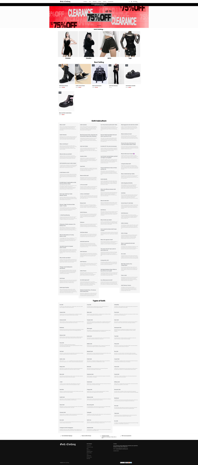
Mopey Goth (62, 366)
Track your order (90, 447)
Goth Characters (83, 251)
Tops (130, 58)
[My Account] (131, 1)
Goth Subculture (99, 121)
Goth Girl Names (83, 212)
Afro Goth (116, 405)
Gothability (116, 304)
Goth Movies (103, 209)
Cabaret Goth (62, 312)
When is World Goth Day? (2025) (127, 173)
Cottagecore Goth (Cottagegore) (66, 427)
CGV (87, 454)
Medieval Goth (90, 397)
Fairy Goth (62, 342)
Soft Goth (62, 351)
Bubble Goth (89, 343)
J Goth (61, 381)
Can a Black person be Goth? (106, 280)
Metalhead (116, 398)
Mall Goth (89, 366)
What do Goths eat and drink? (66, 154)
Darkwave (82, 222)
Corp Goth (89, 304)
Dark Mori (62, 389)
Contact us (89, 445)
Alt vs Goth (123, 253)
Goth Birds (123, 193)
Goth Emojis (62, 278)
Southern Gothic (83, 156)
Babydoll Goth (90, 351)
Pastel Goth (116, 374)
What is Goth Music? (64, 144)
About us (88, 449)
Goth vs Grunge (124, 233)
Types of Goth (99, 300)
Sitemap (88, 458)
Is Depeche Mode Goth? (126, 163)
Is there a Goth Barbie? (85, 193)
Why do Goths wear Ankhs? (106, 219)
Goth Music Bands (84, 232)
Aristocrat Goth (63, 319)
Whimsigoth (89, 328)
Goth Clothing (66, 462)
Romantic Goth (117, 389)
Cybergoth (89, 412)
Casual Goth (116, 359)
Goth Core (89, 420)
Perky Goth (116, 343)
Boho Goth (62, 374)
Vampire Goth (90, 319)
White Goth (89, 312)
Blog (87, 448)
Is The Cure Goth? (83, 184)
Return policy (89, 452)
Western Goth (62, 335)
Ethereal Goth (83, 203)
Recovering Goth (90, 404)
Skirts (109, 58)
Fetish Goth (89, 359)
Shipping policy (89, 451)
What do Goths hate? (84, 175)
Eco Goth (116, 421)
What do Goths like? (105, 200)
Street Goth (62, 404)
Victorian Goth (63, 412)
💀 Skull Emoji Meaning (65, 215)
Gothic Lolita (62, 359)
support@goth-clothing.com (122, 448)
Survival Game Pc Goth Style (127, 203)
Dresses (67, 58)
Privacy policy (89, 457)
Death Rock (82, 166)
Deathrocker (89, 381)
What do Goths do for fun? (126, 134)
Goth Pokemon (83, 261)
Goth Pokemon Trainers (126, 285)
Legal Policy (89, 455)
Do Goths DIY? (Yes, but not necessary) (109, 146)
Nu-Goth (61, 304)
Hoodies (88, 58)
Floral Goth (116, 312)
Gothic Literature (124, 223)
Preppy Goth (89, 389)
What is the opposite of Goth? (107, 239)
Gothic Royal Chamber (64, 287)
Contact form (116, 450)
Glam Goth (116, 319)
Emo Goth (62, 420)
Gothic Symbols (83, 124)
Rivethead (62, 327)
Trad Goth (116, 336)
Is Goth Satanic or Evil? (64, 172)
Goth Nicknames (124, 213)
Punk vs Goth (124, 275)
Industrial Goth (90, 427)
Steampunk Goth (117, 327)
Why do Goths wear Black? (65, 257)
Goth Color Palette (84, 146)
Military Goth (117, 381)
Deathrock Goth (90, 374)
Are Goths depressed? (84, 280)
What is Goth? (62, 124)
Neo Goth (116, 351)
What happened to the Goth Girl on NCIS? (129, 124)
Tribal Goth (116, 413)
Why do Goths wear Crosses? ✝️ (127, 153)
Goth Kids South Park (84, 241)
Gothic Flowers (83, 270)
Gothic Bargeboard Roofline (127, 183)
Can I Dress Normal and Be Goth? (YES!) (109, 124)
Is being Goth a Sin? (105, 260)
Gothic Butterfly (104, 179)
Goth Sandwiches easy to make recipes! (68, 163)
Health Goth (62, 397)
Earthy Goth (89, 336)
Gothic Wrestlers (63, 134)
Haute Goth (116, 366)
